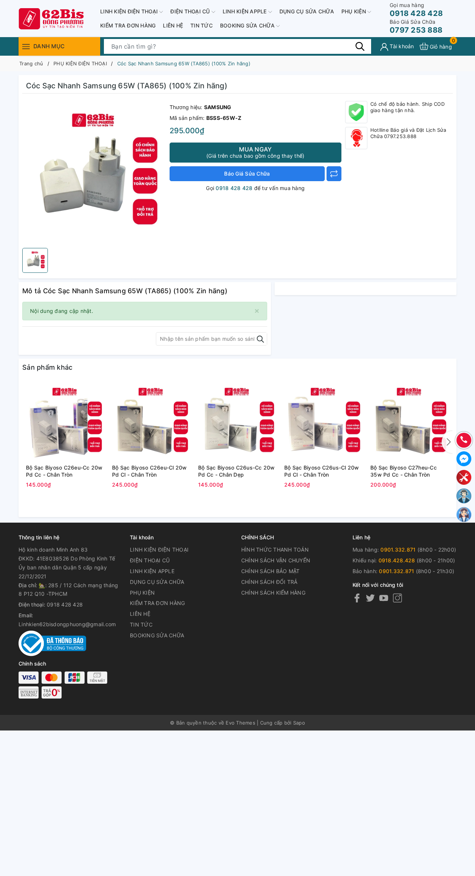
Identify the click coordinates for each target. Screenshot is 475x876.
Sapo (299, 723)
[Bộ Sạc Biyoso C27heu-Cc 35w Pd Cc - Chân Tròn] (409, 422)
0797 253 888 (416, 27)
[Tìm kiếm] (360, 46)
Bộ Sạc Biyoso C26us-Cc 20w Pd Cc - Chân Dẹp (236, 471)
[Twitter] (370, 597)
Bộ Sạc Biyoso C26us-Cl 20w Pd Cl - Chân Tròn (321, 471)
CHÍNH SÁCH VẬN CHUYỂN (275, 560)
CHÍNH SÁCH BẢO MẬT (270, 571)
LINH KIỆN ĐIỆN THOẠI (129, 11)
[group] (94, 173)
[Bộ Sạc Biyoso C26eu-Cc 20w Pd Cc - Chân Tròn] (65, 422)
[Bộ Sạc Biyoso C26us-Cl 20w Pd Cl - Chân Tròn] (323, 422)
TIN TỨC (201, 25)
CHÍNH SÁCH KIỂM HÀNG (273, 592)
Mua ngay (255, 152)
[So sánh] (334, 173)
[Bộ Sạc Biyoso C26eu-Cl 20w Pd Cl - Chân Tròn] (151, 422)
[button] (447, 442)
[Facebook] (357, 597)
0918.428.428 (397, 560)
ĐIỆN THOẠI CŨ (191, 11)
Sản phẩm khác (47, 367)
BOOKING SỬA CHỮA (248, 25)
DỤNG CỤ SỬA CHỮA (306, 11)
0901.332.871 (398, 549)
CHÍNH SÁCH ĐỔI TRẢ (269, 582)
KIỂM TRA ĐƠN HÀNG (127, 25)
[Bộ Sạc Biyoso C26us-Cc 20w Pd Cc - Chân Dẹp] (237, 422)
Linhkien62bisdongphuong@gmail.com (67, 624)
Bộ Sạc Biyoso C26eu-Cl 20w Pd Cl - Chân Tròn (149, 471)
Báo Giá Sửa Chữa (247, 173)
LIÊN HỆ (173, 25)
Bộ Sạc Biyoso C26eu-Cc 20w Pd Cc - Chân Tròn (64, 471)
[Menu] (26, 46)
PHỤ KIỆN (354, 11)
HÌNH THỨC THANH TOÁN (275, 549)
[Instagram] (397, 597)
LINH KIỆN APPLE (245, 11)
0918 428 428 (416, 10)
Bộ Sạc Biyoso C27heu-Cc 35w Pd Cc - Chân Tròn (403, 471)
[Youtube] (383, 597)
